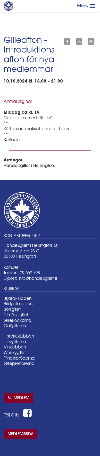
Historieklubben (19, 336)
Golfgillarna (15, 326)
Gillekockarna (17, 321)
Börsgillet (12, 310)
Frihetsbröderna (19, 358)
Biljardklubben (18, 299)
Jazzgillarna (15, 342)
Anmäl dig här (18, 102)
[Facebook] (67, 41)
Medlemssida (20, 434)
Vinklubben (15, 347)
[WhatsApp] (91, 41)
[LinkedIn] (79, 41)
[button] (92, 6)
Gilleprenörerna (19, 364)
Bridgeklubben (18, 304)
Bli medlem (18, 398)
